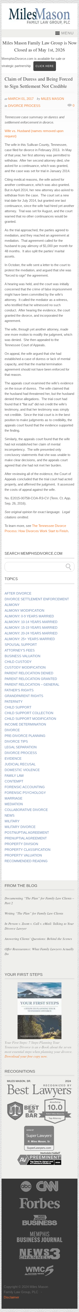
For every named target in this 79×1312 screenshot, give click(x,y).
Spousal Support (21, 644)
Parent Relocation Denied (29, 673)
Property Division (21, 844)
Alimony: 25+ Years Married (30, 639)
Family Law (14, 775)
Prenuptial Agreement (26, 838)
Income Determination (25, 724)
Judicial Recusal (20, 764)
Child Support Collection (29, 713)
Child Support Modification (30, 718)
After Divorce (18, 593)
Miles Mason (52, 99)
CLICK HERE (45, 66)
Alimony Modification (24, 610)
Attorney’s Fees (20, 650)
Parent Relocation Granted (31, 679)
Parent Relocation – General (32, 684)
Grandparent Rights (24, 696)
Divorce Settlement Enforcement (37, 599)
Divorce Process (24, 106)
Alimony (12, 605)
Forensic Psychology (25, 793)
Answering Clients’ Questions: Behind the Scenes (38, 938)
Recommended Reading (26, 861)
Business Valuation (22, 656)
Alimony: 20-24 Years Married (31, 633)
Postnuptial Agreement (27, 832)
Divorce (12, 730)
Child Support (18, 707)
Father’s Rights (19, 690)
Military (12, 821)
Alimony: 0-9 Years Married (29, 616)
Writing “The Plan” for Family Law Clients (34, 913)
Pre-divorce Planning (25, 736)
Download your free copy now (26, 1056)
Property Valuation (23, 855)
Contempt (14, 781)
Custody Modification (25, 667)
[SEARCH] (68, 566)
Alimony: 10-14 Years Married (31, 622)
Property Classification (27, 849)
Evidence (13, 758)
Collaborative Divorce (26, 810)
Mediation (14, 804)
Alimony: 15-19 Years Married (31, 627)
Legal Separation (21, 747)
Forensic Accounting (25, 787)
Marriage (13, 798)
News (9, 815)
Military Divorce (20, 827)
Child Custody (18, 662)
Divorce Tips (16, 741)
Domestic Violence (22, 770)
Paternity (14, 701)
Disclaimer (11, 1297)
